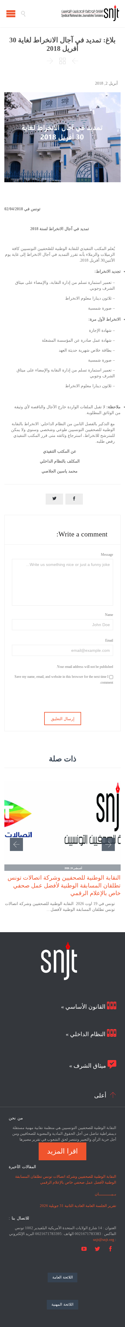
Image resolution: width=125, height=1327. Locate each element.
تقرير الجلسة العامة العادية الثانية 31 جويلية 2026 (78, 1205)
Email (109, 640)
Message (107, 555)
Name (109, 615)
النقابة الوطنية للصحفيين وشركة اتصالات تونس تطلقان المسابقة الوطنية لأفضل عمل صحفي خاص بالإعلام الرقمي (64, 885)
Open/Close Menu (11, 13)
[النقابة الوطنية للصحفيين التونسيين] (72, 13)
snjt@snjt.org (103, 1239)
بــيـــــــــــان (105, 1194)
